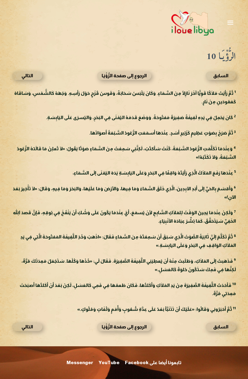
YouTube (109, 362)
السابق (220, 75)
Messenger (80, 362)
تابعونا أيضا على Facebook (153, 362)
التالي (27, 75)
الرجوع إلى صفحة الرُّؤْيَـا (124, 75)
